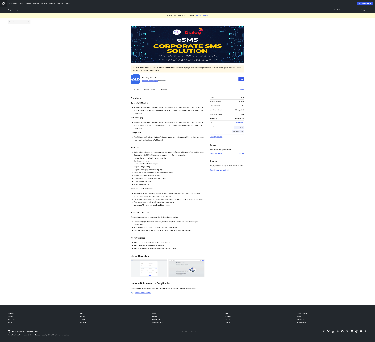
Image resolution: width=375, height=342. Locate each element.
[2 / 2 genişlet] (202, 262)
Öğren (154, 313)
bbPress (300, 319)
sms (242, 131)
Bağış (227, 319)
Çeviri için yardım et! (201, 15)
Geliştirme (163, 89)
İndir (241, 79)
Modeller (83, 322)
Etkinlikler (228, 316)
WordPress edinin (365, 3)
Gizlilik (10, 322)
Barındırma (11, 319)
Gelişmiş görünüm (216, 137)
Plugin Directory (13, 10)
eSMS (241, 127)
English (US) (240, 122)
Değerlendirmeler (150, 89)
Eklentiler (83, 319)
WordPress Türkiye (32, 331)
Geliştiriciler (156, 319)
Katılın (226, 313)
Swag (227, 322)
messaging (236, 131)
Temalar (82, 316)
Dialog (236, 127)
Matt (299, 316)
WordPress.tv (157, 322)
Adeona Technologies (150, 81)
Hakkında (11, 313)
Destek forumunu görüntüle (219, 170)
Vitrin (81, 313)
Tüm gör (241, 153)
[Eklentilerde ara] (28, 22)
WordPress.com (303, 313)
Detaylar (136, 89)
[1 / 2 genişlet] (164, 262)
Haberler (10, 316)
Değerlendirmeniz (216, 153)
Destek (241, 89)
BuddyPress (301, 322)
